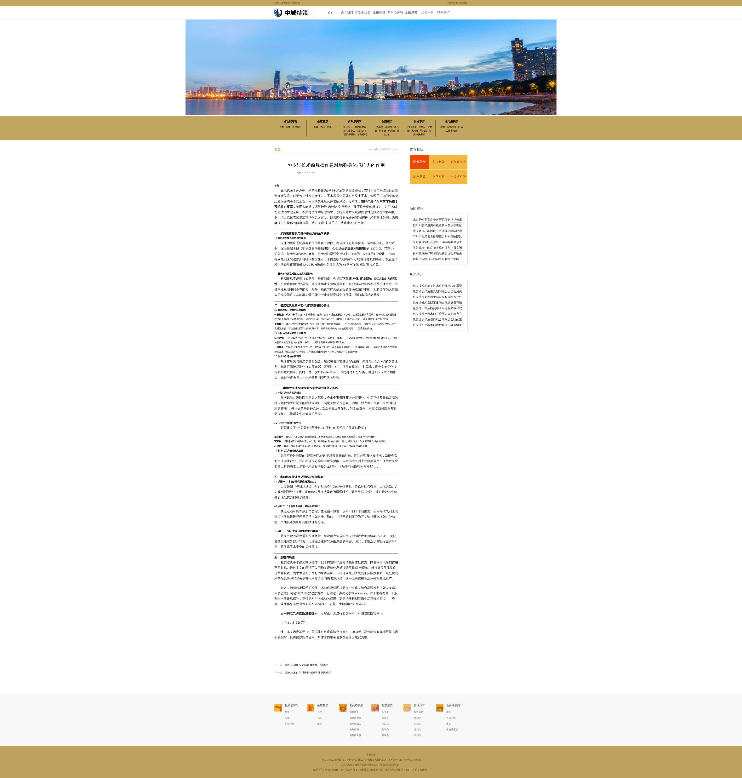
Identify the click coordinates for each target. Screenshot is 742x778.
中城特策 (373, 149)
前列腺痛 (361, 130)
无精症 (414, 130)
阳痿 (288, 126)
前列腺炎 (348, 126)
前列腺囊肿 (350, 134)
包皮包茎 (438, 161)
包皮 (316, 126)
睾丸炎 (385, 723)
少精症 (417, 723)
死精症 (422, 126)
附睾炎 (382, 130)
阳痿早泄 (419, 161)
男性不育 (427, 12)
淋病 (460, 126)
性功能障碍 (363, 12)
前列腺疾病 (395, 12)
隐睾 (329, 126)
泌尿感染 (419, 176)
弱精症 (423, 130)
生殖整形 (379, 12)
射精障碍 (297, 126)
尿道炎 (388, 126)
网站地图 (463, 3)
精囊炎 (391, 130)
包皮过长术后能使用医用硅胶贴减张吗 (437, 308)
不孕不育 (438, 176)
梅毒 (442, 126)
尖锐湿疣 (451, 126)
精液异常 (412, 126)
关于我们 (347, 12)
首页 (331, 12)
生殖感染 (411, 12)
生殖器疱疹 (451, 130)
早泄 (281, 126)
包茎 (322, 126)
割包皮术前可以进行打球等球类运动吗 (308, 672)
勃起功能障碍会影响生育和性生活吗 (436, 258)
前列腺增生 (349, 130)
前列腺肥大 (360, 126)
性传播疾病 (451, 121)
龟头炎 (379, 126)
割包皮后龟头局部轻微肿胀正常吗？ (306, 665)
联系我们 (452, 3)
